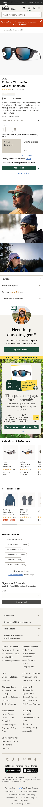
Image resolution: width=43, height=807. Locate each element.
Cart (34, 8)
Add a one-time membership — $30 (21, 427)
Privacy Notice (11, 792)
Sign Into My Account (11, 650)
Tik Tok (13, 759)
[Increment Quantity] (15, 129)
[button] (21, 54)
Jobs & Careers (8, 714)
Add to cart (19, 168)
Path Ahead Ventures (31, 704)
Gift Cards (6, 680)
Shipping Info (28, 667)
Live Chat (6, 748)
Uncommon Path (29, 700)
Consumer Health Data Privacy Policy (21, 795)
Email (4, 591)
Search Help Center (10, 741)
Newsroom (27, 724)
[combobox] (21, 14)
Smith (4, 79)
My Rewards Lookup (10, 654)
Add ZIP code (27, 155)
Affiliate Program (9, 724)
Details (28, 159)
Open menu (39, 8)
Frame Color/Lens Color (10, 117)
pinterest (24, 759)
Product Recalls (11, 798)
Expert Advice (28, 693)
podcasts (35, 759)
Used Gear (6, 700)
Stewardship (27, 731)
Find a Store (7, 745)
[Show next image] (39, 54)
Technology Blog (29, 727)
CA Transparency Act (29, 798)
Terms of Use (10, 788)
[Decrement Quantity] (4, 129)
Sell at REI (6, 721)
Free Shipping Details (31, 680)
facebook (19, 759)
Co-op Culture (8, 717)
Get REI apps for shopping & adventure (21, 766)
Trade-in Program (9, 704)
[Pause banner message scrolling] (40, 21)
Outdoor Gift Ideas (10, 677)
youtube (30, 759)
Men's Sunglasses (11, 30)
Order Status (27, 650)
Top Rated (8, 94)
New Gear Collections (11, 697)
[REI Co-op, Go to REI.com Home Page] (5, 8)
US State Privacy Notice (28, 792)
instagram (8, 759)
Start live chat (23, 349)
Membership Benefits (11, 660)
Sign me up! (21, 602)
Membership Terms (21, 801)
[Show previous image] (4, 54)
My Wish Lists (7, 657)
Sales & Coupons (29, 677)
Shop (13, 9)
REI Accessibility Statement (21, 804)
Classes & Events (29, 697)
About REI (26, 714)
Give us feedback (15, 574)
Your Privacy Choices (30, 788)
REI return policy (21, 173)
